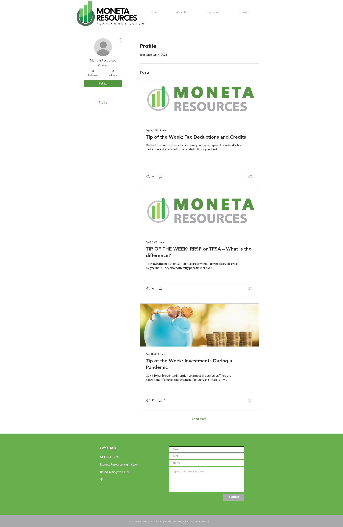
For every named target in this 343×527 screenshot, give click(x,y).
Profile (103, 102)
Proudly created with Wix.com (200, 522)
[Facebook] (101, 479)
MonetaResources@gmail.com (120, 464)
